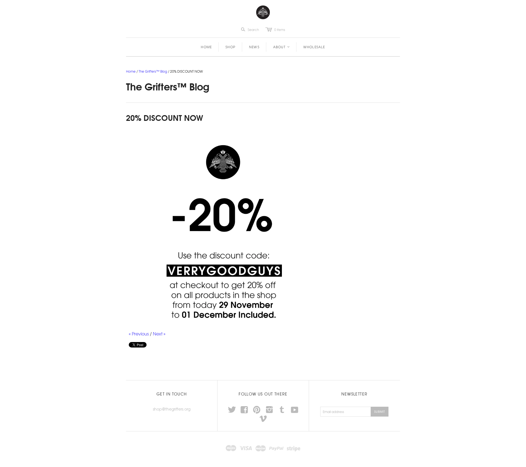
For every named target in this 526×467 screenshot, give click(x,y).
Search (253, 29)
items (279, 29)
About (281, 46)
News (254, 46)
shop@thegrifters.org (171, 409)
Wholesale (314, 46)
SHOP (230, 46)
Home (206, 46)
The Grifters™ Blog (153, 71)
